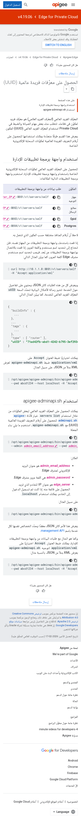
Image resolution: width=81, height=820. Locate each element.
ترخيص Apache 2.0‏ (67, 621)
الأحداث (74, 660)
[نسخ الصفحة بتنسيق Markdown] (72, 89)
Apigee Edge (70, 57)
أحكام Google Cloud (25, 801)
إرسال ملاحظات (67, 73)
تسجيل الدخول (12, 4)
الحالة (75, 701)
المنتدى (74, 688)
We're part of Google (65, 654)
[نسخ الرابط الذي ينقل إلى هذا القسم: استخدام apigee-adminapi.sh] (19, 401)
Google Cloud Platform (64, 779)
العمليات (9, 57)
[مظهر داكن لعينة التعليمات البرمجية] (54, 197)
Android (73, 760)
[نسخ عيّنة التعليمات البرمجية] (58, 197)
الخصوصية (72, 801)
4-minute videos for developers (58, 729)
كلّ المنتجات (72, 785)
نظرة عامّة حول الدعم (67, 694)
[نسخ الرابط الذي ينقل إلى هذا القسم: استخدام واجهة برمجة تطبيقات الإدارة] (9, 159)
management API (52, 531)
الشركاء (74, 666)
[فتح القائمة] (73, 4)
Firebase (72, 773)
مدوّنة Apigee (70, 735)
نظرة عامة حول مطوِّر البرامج (63, 723)
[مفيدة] (51, 65)
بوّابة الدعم (72, 707)
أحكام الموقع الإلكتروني (51, 801)
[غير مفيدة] (46, 65)
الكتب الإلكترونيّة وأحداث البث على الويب (57, 673)
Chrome (73, 766)
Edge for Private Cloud (58, 16)
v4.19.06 (25, 16)
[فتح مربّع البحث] (25, 4)
